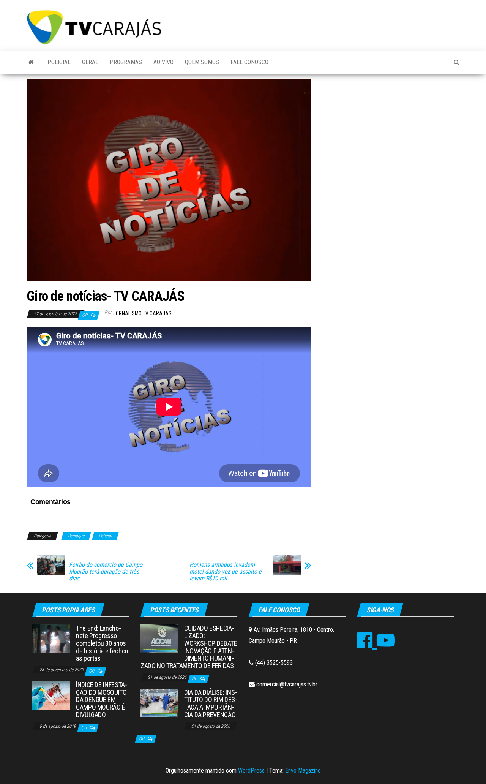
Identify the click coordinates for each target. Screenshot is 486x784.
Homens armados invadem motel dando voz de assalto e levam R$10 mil (225, 571)
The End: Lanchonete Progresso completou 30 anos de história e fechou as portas (102, 643)
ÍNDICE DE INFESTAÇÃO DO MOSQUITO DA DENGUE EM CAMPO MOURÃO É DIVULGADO (101, 700)
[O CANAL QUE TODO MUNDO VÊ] (31, 62)
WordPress (251, 770)
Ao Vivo (163, 62)
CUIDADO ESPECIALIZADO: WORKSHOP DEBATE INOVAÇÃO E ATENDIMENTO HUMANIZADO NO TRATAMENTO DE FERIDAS (188, 647)
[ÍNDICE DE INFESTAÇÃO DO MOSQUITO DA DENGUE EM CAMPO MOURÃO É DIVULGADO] (51, 695)
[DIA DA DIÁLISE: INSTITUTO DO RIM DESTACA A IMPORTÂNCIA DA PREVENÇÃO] (159, 702)
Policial (59, 62)
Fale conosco (249, 62)
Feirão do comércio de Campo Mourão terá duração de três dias (105, 571)
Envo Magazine (303, 770)
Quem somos (202, 62)
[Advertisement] (391, 136)
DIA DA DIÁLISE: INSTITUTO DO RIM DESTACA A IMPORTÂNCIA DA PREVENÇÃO (210, 703)
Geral (90, 62)
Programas (126, 62)
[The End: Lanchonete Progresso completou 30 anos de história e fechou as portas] (51, 638)
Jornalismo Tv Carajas (142, 313)
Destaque (76, 536)
